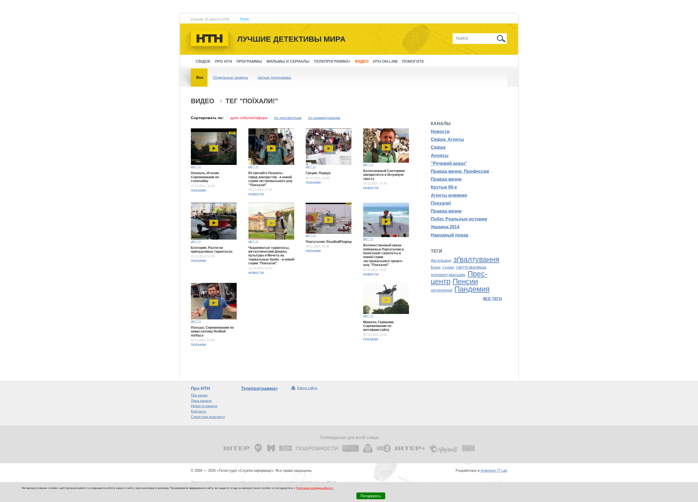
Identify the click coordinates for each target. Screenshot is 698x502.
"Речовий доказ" (449, 163)
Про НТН (223, 61)
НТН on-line (385, 61)
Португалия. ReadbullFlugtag (328, 242)
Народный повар (449, 235)
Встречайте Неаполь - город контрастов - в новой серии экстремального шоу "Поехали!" (270, 179)
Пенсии (465, 281)
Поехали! (198, 190)
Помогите (413, 61)
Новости (256, 194)
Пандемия (472, 289)
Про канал (199, 395)
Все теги (492, 299)
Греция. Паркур (318, 173)
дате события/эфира (248, 118)
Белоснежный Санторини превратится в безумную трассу (384, 175)
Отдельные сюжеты (230, 77)
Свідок (203, 61)
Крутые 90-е (444, 187)
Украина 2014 (445, 227)
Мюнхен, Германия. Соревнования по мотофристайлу (378, 326)
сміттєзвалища (471, 267)
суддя (448, 267)
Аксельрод (441, 260)
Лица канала (201, 401)
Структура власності (208, 417)
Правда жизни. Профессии (460, 171)
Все (199, 77)
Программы (249, 61)
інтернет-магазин (448, 275)
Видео (362, 61)
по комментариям (324, 118)
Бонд (435, 267)
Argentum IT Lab (494, 470)
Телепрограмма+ (332, 61)
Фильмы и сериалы (287, 61)
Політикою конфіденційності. (315, 487)
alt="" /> (196, 166)
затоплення (441, 290)
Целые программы (274, 77)
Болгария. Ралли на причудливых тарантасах (212, 249)
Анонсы (440, 155)
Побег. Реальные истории (459, 219)
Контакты (198, 411)
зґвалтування (476, 259)
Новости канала (204, 406)
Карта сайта (307, 388)
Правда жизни (446, 179)
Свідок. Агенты (447, 139)
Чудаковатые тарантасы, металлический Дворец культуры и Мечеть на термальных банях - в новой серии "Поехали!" (271, 255)
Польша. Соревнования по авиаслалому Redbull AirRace (212, 331)
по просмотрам (288, 118)
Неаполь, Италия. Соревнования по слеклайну (205, 177)
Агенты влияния (449, 195)
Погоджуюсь (370, 496)
